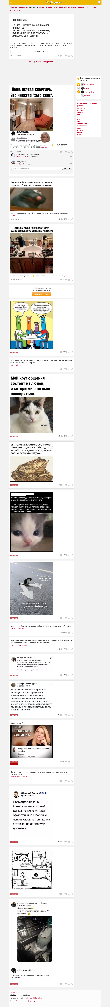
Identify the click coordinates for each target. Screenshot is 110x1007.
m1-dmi (87, 96)
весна (79, 117)
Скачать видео (16, 992)
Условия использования (55, 1001)
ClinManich (89, 92)
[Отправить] (70, 168)
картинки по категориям (87, 103)
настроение (82, 126)
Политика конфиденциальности (30, 1001)
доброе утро (82, 123)
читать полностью (18, 629)
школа (79, 128)
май (78, 119)
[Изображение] (65, 168)
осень (79, 132)
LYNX (86, 88)
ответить (34, 156)
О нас (12, 1001)
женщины (81, 108)
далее (44, 147)
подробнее (15, 365)
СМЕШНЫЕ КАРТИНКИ (41, 294)
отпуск (80, 130)
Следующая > (48, 62)
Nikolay (18, 164)
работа (80, 106)
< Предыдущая (35, 62)
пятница (80, 110)
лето (79, 121)
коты (79, 115)
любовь (80, 112)
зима (79, 135)
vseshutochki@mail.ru (33, 998)
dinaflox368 (89, 84)
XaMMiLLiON (21, 156)
